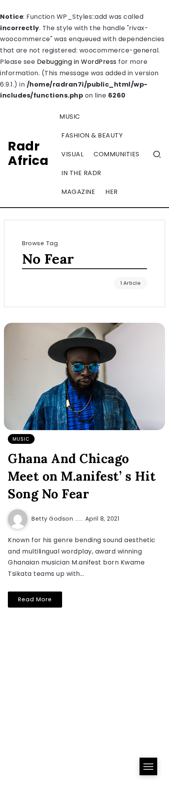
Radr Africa (28, 153)
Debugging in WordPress (77, 61)
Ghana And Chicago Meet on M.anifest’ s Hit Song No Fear (82, 476)
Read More (35, 599)
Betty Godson (53, 519)
